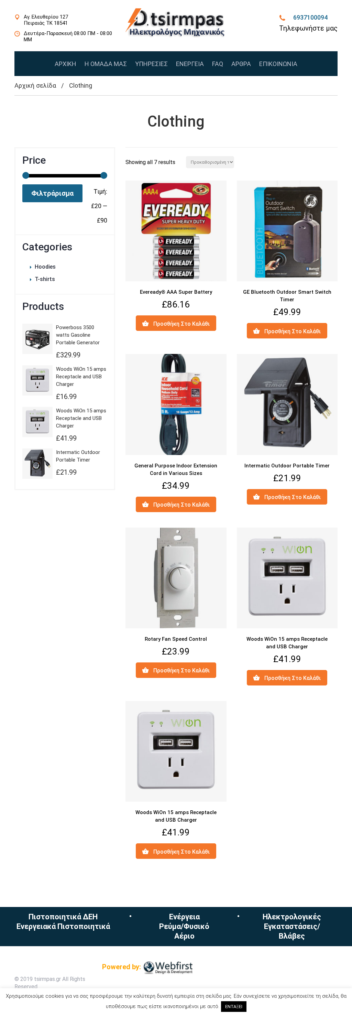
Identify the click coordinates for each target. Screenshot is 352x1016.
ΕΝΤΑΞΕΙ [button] (233, 1006)
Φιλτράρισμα (52, 193)
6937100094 (310, 17)
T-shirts (45, 279)
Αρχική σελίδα (35, 85)
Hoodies (45, 266)
